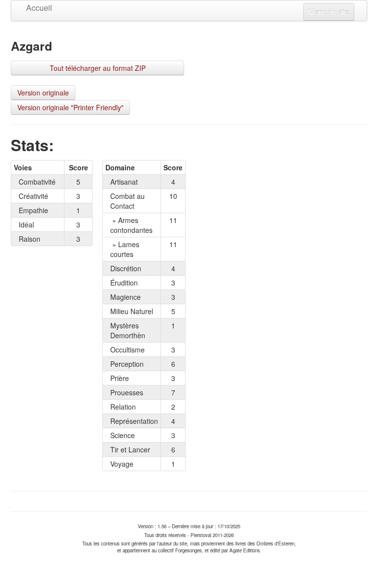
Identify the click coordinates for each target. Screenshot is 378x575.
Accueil (39, 7)
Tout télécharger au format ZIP (98, 68)
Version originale (43, 92)
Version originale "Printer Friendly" (70, 107)
